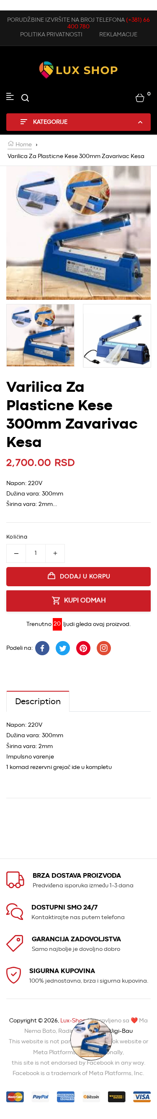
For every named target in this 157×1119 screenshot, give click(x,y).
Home (23, 145)
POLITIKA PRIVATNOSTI (51, 35)
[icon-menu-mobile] (10, 97)
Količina (16, 537)
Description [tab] (38, 701)
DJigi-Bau (120, 1031)
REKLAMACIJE (118, 35)
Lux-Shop (73, 1021)
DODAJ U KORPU (85, 577)
